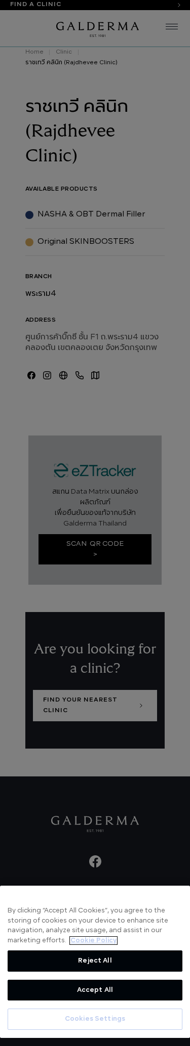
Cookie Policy (93, 940)
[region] (95, 962)
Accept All (95, 990)
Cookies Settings (95, 1019)
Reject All (94, 960)
